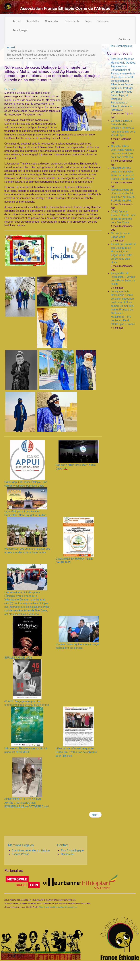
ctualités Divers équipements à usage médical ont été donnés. (77, 645)
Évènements (72, 21)
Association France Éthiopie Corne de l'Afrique (65, 8)
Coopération (52, 21)
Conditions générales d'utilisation (31, 850)
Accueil (17, 21)
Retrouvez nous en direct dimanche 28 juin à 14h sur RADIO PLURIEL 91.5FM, (123, 195)
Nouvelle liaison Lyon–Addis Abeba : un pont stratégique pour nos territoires (122, 151)
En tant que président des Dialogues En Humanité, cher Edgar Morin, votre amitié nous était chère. (123, 253)
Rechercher (67, 854)
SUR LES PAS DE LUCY (18, 657)
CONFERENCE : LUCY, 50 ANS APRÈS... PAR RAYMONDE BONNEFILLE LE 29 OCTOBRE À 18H (26, 802)
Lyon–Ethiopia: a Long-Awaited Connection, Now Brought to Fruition (25, 513)
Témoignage (20, 30)
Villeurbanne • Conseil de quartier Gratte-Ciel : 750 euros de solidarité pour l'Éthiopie (76, 751)
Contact (123, 39)
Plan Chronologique (121, 46)
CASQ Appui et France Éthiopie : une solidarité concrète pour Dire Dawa (25, 483)
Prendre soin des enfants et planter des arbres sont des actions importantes (27, 550)
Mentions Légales (21, 844)
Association (33, 21)
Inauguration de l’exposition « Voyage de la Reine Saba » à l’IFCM (123, 278)
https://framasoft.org (68, 907)
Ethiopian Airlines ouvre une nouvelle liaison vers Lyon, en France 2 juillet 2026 (122, 173)
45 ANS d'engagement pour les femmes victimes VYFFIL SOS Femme (26, 702)
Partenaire (103, 21)
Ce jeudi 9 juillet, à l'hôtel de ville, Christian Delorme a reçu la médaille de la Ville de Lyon (123, 128)
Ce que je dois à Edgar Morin (120, 235)
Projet (88, 21)
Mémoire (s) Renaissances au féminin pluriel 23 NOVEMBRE (26, 750)
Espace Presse (20, 854)
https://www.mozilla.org (49, 907)
